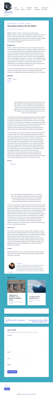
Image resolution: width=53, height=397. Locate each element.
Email (8, 358)
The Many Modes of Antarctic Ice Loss (34, 297)
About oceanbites (17, 8)
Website (9, 364)
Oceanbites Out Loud (29, 8)
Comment (9, 335)
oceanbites (8, 12)
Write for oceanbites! (37, 8)
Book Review (21, 23)
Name (9, 352)
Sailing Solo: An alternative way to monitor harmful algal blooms (15, 297)
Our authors (23, 8)
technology (28, 23)
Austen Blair (20, 29)
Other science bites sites (45, 8)
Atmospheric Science (12, 23)
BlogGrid (28, 394)
